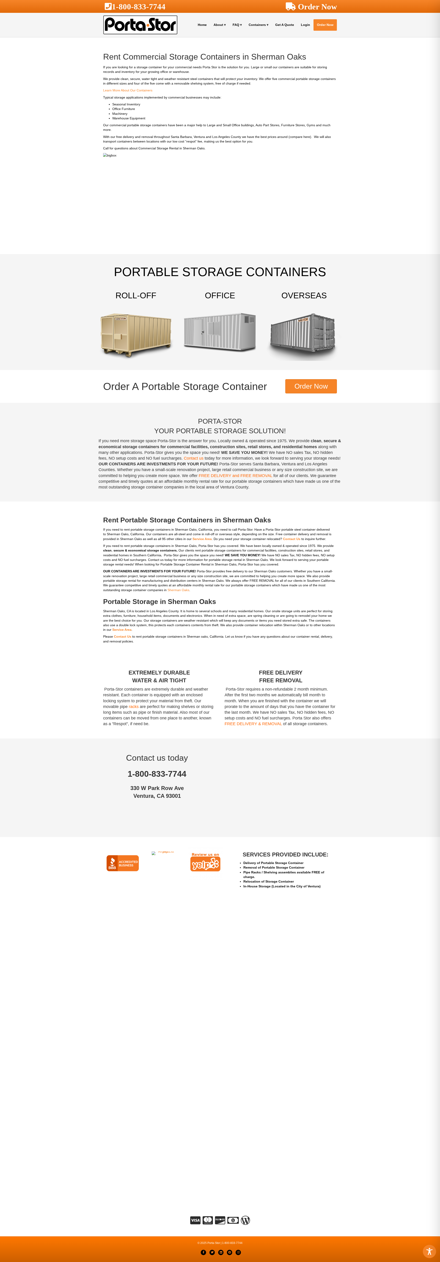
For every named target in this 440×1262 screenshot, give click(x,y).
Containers (257, 25)
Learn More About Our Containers (127, 90)
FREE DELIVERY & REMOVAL (253, 724)
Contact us (194, 458)
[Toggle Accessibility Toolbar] (429, 1251)
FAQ (236, 25)
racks (134, 706)
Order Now (325, 25)
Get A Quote (284, 25)
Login (305, 25)
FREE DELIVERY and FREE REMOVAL (235, 475)
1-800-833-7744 (138, 6)
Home (202, 25)
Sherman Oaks (178, 590)
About (218, 25)
